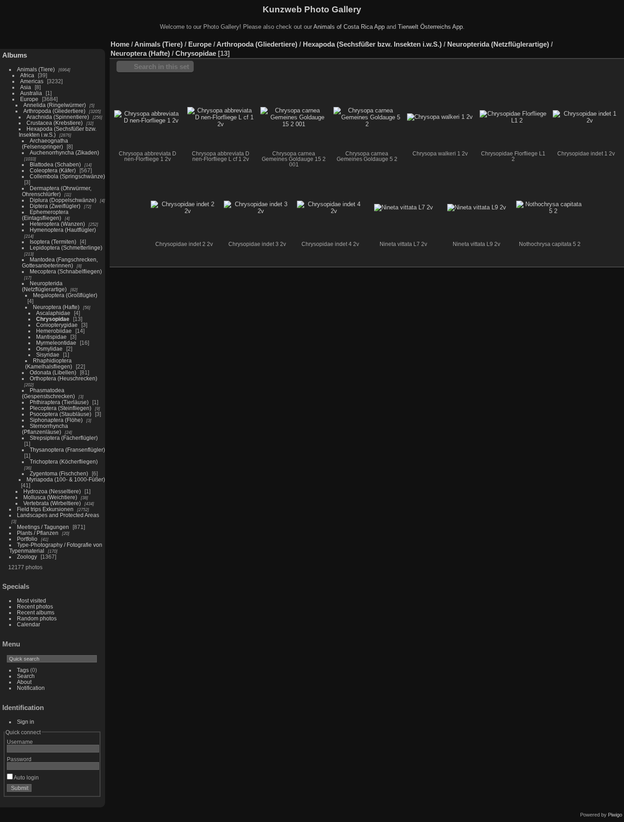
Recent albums (35, 612)
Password (19, 759)
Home (120, 44)
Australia (31, 93)
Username (20, 742)
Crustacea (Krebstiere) (54, 123)
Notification (31, 688)
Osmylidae (49, 349)
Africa (27, 75)
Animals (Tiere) (36, 69)
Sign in (25, 722)
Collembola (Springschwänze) (67, 176)
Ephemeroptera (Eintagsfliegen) (45, 215)
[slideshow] (617, 42)
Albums (14, 55)
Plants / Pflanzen (37, 533)
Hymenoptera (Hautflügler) (63, 230)
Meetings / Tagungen (43, 527)
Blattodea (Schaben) (55, 164)
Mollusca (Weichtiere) (50, 497)
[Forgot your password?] (90, 790)
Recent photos (35, 606)
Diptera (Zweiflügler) (55, 206)
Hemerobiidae (54, 331)
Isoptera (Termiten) (53, 242)
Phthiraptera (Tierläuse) (59, 402)
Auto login (26, 777)
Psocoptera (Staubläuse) (60, 414)
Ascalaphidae (53, 313)
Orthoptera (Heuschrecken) (63, 378)
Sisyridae (47, 355)
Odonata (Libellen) (53, 372)
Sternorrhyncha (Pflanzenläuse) (45, 429)
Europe (29, 99)
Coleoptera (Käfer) (53, 170)
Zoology (27, 557)
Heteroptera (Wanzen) (57, 224)
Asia (25, 87)
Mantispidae (51, 337)
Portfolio (27, 539)
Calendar (28, 624)
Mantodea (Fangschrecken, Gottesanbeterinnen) (60, 262)
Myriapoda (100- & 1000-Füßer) (65, 479)
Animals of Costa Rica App (349, 26)
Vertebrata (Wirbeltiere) (52, 503)
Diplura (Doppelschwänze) (63, 200)
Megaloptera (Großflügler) (65, 295)
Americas (31, 81)
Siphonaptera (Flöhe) (56, 420)
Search (26, 676)
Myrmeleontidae (56, 343)
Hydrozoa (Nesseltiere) (52, 491)
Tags (23, 670)
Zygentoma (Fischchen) (59, 473)
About (24, 682)
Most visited (31, 600)
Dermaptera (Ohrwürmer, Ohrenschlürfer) (56, 191)
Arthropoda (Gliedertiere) (54, 111)
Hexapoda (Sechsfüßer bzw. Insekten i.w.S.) (372, 44)
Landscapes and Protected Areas (58, 515)
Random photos (37, 618)
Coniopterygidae (57, 325)
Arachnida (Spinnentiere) (57, 117)
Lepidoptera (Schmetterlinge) (66, 248)
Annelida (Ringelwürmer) (54, 105)
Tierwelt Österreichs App (430, 26)
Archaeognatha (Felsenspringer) (45, 143)
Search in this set (161, 66)
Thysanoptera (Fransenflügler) (67, 450)
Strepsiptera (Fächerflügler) (64, 438)
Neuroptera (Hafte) (56, 307)
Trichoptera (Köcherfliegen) (64, 461)
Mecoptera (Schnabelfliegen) (66, 271)
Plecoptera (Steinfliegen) (60, 408)
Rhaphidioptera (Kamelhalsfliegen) (48, 363)
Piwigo (615, 814)
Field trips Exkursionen (45, 509)
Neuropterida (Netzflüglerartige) (44, 286)
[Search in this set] (578, 39)
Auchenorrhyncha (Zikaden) (64, 152)
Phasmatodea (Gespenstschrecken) (48, 393)
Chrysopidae (52, 319)
